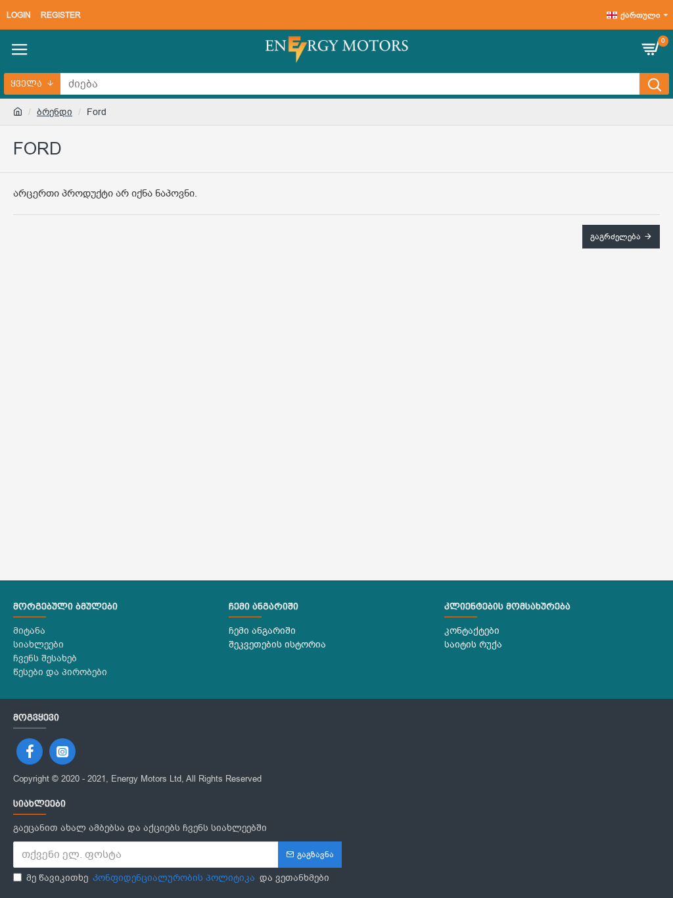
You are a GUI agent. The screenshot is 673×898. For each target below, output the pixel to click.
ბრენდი (54, 112)
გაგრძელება (615, 236)
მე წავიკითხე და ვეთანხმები (177, 878)
